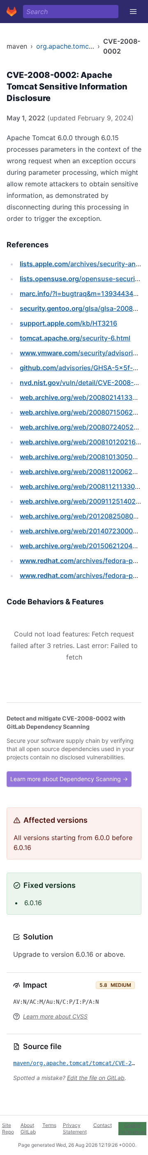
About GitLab (28, 1128)
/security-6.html (75, 338)
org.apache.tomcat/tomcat (78, 46)
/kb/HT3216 (68, 323)
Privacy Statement (75, 1128)
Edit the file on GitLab (96, 1077)
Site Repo (8, 1128)
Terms (49, 1125)
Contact (102, 1125)
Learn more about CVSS (55, 1016)
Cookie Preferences (132, 1128)
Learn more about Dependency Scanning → (69, 778)
